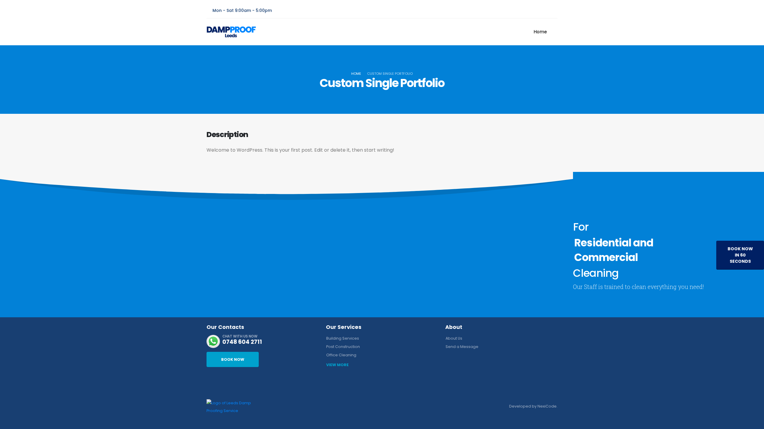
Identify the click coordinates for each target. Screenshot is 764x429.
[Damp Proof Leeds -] (231, 32)
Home (540, 32)
